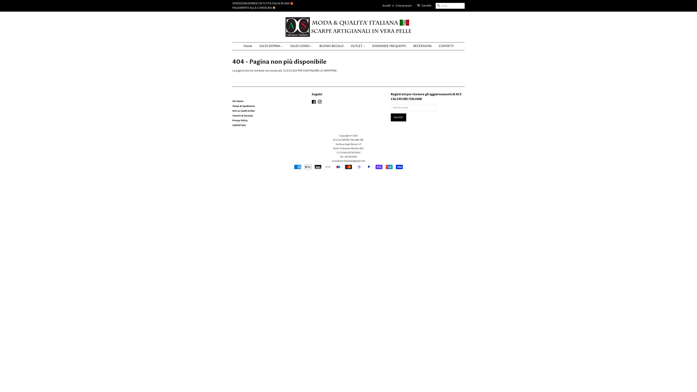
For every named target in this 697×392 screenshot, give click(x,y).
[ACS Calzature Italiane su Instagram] (320, 102)
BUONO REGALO (331, 46)
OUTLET (357, 46)
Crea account (404, 5)
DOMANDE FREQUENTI (389, 46)
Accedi (386, 5)
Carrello (426, 5)
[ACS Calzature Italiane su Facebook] (314, 102)
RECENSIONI (422, 46)
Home (248, 46)
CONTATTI (446, 46)
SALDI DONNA (270, 46)
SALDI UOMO (300, 46)
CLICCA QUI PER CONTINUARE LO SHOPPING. (310, 70)
